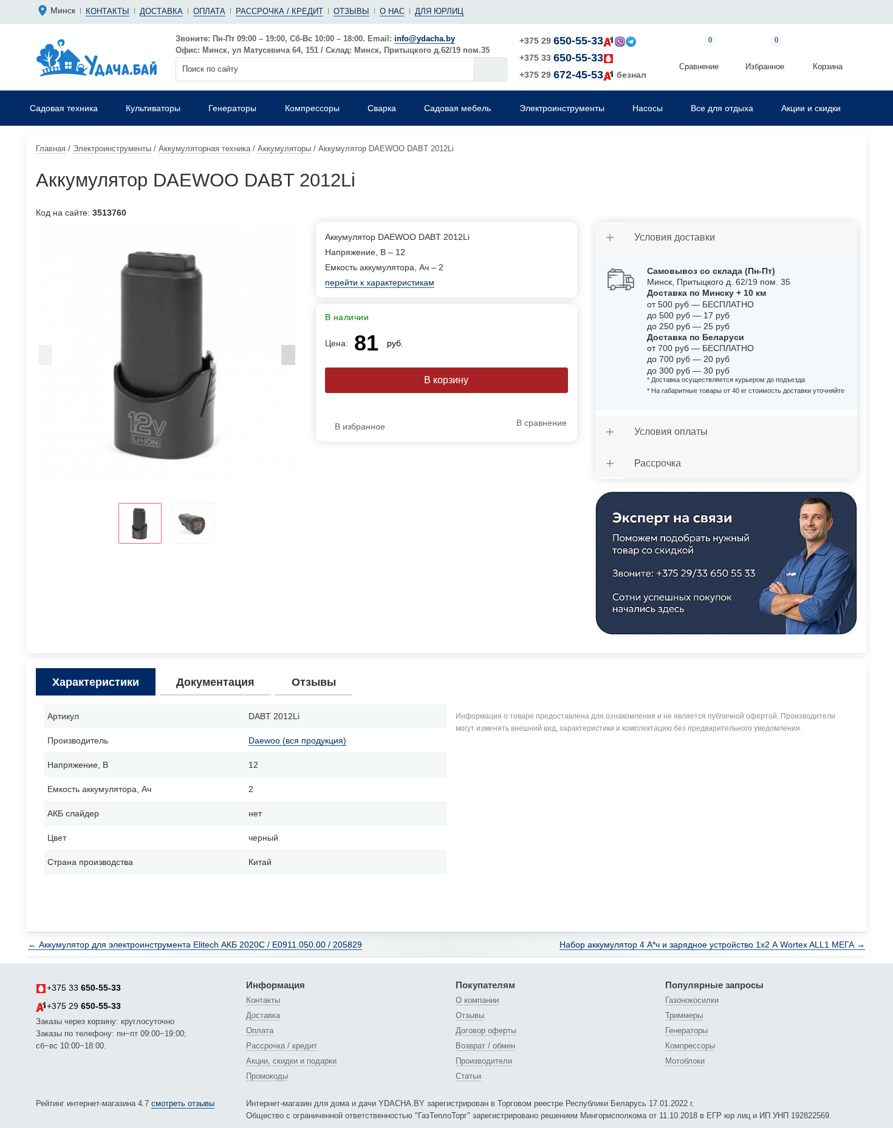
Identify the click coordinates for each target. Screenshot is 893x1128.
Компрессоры (690, 1045)
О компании (477, 1000)
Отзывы (351, 11)
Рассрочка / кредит (279, 11)
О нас (392, 11)
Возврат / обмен (485, 1045)
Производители (484, 1060)
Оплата (209, 11)
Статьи (468, 1076)
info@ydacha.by (424, 38)
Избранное (764, 54)
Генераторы (686, 1030)
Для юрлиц (439, 11)
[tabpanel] (167, 353)
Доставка (161, 11)
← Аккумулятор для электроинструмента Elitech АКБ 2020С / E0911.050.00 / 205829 (195, 944)
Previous (45, 358)
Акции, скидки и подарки (291, 1060)
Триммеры (684, 1015)
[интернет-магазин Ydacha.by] (96, 57)
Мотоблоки (685, 1060)
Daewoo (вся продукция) (297, 740)
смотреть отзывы (182, 1103)
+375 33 (561, 58)
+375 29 (561, 41)
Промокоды (267, 1076)
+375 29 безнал (582, 75)
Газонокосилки (692, 1000)
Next (288, 358)
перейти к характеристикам (379, 282)
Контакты (107, 11)
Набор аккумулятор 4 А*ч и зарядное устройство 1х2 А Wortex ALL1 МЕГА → (712, 944)
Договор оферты (486, 1030)
